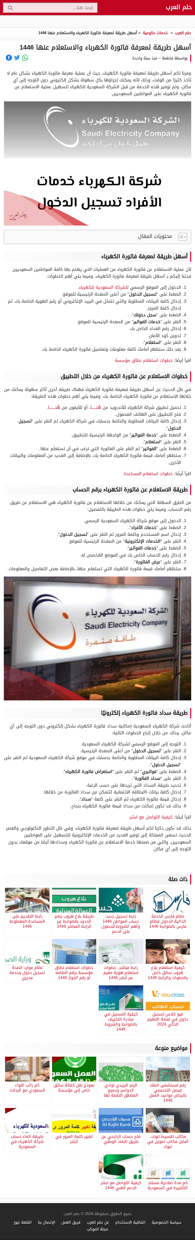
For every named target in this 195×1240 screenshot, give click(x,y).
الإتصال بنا (46, 1222)
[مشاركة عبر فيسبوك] (9, 58)
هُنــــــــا (54, 407)
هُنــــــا (95, 407)
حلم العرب (179, 7)
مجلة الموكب (97, 1229)
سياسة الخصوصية (166, 1222)
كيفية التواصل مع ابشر (151, 817)
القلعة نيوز (22, 1222)
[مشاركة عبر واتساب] (25, 58)
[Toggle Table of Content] (180, 237)
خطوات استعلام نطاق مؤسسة (144, 360)
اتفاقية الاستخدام (130, 1222)
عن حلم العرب (98, 1222)
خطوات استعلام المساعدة (148, 474)
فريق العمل (70, 1222)
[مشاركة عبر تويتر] (17, 58)
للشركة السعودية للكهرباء (103, 287)
